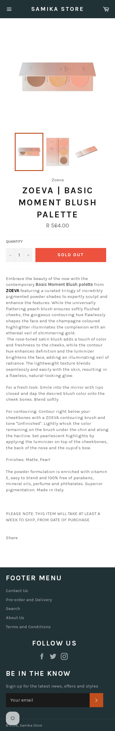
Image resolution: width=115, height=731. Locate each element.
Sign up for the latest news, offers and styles (52, 686)
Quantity (14, 241)
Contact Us (17, 590)
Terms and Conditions (28, 626)
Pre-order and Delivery (29, 599)
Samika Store (57, 9)
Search (13, 608)
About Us (15, 617)
